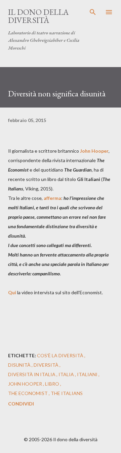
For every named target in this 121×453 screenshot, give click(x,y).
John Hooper (25, 384)
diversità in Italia (32, 374)
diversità (46, 365)
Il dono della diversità (38, 16)
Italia (66, 374)
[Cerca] (93, 12)
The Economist (28, 393)
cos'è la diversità (60, 355)
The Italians (67, 393)
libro (52, 384)
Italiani (87, 374)
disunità (20, 365)
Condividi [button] (21, 403)
